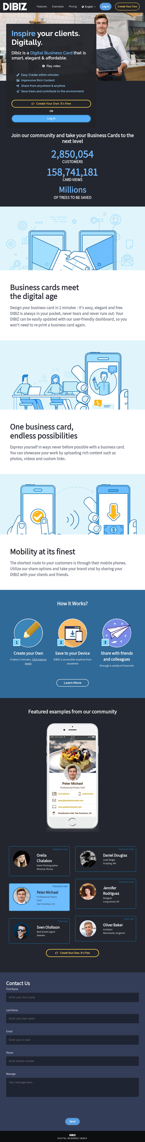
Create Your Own (127, 6)
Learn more (72, 683)
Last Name (12, 1010)
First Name (12, 989)
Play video (53, 66)
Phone (9, 1052)
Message (11, 1073)
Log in (105, 6)
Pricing (73, 6)
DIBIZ (15, 6)
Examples (58, 6)
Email (9, 1031)
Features (42, 6)
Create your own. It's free (53, 103)
